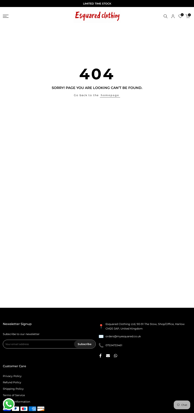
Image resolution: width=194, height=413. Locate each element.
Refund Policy (12, 382)
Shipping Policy (13, 388)
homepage (110, 95)
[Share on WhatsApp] (115, 355)
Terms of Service (14, 395)
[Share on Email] (108, 355)
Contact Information (16, 401)
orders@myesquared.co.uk (123, 336)
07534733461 (114, 345)
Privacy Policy (12, 376)
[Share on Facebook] (100, 355)
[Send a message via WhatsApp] (9, 404)
